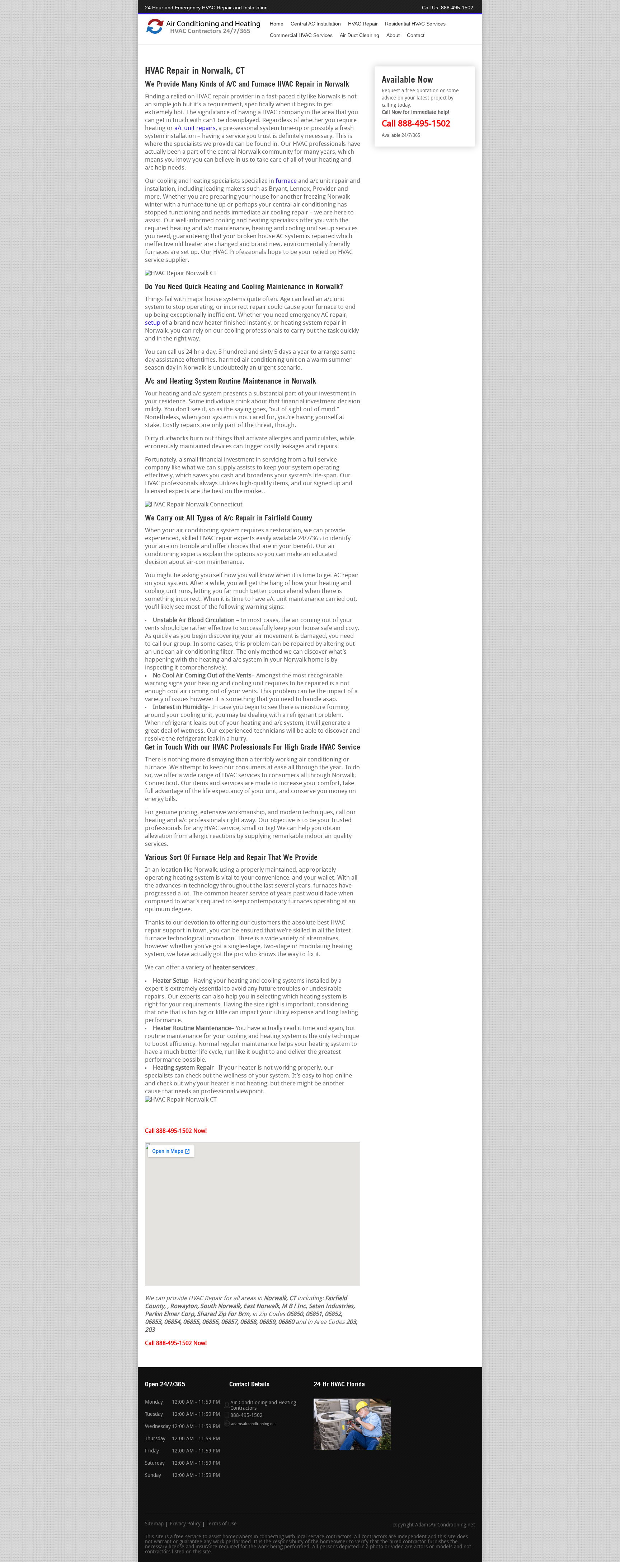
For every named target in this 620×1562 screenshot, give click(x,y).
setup (152, 323)
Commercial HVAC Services (301, 35)
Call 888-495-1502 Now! (176, 1131)
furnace (286, 181)
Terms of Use (222, 1524)
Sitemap (154, 1524)
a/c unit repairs (195, 128)
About (393, 35)
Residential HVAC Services (415, 24)
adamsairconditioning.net (253, 1424)
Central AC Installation (316, 24)
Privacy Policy (185, 1524)
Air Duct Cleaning (359, 35)
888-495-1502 (457, 7)
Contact (415, 35)
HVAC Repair (363, 24)
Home (276, 24)
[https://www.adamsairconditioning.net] (203, 33)
